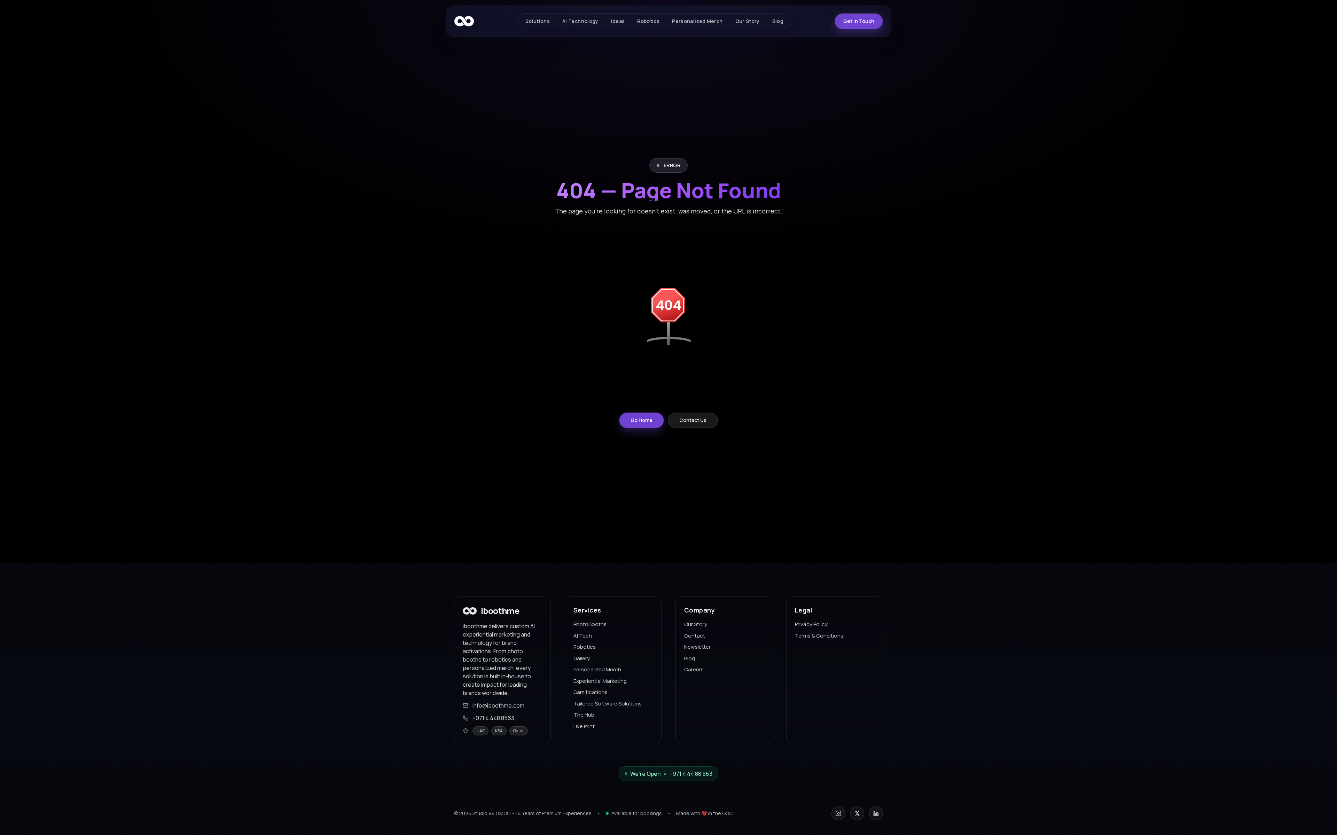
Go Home (641, 420)
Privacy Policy (811, 624)
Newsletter (697, 646)
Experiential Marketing (600, 680)
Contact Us (692, 420)
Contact (694, 635)
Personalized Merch (597, 669)
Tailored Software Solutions (607, 703)
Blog (689, 658)
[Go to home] (464, 21)
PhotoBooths (590, 624)
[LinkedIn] (876, 813)
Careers (694, 669)
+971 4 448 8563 (493, 718)
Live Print (584, 725)
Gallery (581, 658)
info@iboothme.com (498, 705)
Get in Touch (858, 21)
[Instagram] (838, 813)
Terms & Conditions (819, 635)
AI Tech (582, 635)
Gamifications (590, 692)
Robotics (584, 646)
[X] (857, 813)
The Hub (583, 714)
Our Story (695, 624)
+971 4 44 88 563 (691, 774)
